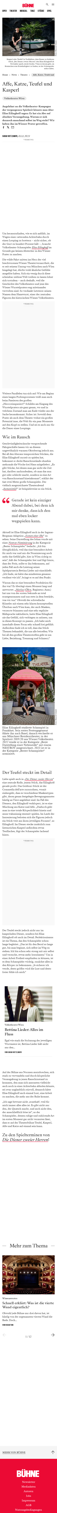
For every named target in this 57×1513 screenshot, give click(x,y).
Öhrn (28, 589)
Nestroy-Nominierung (20, 542)
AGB (28, 1505)
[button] (47, 4)
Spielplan (51, 10)
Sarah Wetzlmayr (9, 136)
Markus (20, 589)
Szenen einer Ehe (34, 535)
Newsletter (28, 1482)
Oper (4, 10)
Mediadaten (28, 1486)
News (14, 74)
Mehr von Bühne (13, 1452)
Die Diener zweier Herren (25, 1139)
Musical (23, 10)
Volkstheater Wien (14, 98)
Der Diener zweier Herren (39, 779)
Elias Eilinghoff (40, 247)
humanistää (10, 489)
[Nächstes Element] (53, 1335)
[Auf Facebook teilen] (3, 128)
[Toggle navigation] (53, 5)
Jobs (28, 1495)
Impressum (28, 1500)
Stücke (41, 10)
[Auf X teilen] (8, 128)
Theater (13, 10)
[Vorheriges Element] (4, 1335)
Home (5, 74)
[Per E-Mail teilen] (12, 128)
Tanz (32, 10)
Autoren (28, 1491)
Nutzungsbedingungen (28, 1509)
